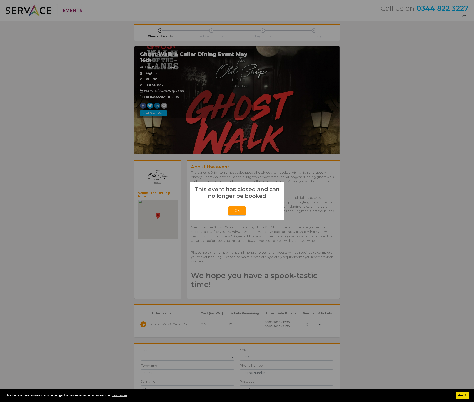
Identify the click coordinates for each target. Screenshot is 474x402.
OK (237, 210)
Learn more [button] (119, 395)
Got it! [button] (462, 395)
